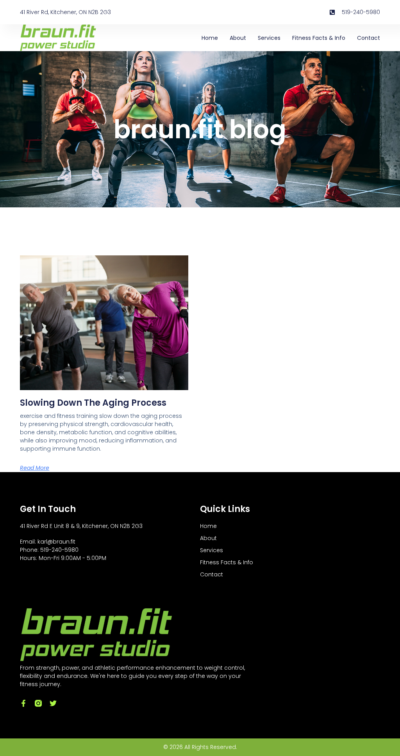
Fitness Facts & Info (318, 38)
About (238, 38)
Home (210, 38)
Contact (368, 38)
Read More (34, 468)
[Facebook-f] (23, 703)
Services (269, 38)
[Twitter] (53, 703)
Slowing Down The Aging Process (93, 403)
